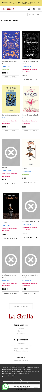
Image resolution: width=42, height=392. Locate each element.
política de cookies (8, 376)
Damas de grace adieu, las (10, 115)
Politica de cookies (21, 348)
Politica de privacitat (21, 351)
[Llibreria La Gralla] (7, 9)
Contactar (21, 333)
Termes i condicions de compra (21, 346)
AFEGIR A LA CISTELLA (10, 77)
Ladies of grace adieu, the (30, 221)
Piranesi (4, 168)
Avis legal (21, 343)
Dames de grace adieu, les (30, 115)
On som (21, 331)
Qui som (21, 328)
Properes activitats (21, 361)
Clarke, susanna (7, 66)
